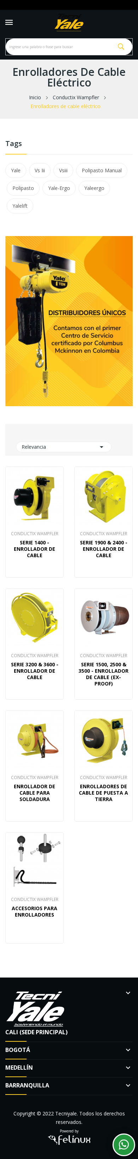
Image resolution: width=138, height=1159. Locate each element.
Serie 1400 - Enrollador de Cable (34, 549)
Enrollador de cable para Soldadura (34, 792)
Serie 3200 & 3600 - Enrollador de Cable (34, 671)
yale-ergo (59, 188)
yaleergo (94, 188)
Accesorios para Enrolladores (34, 911)
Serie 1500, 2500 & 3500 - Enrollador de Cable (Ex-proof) (103, 674)
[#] (69, 320)
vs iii (40, 170)
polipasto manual (102, 170)
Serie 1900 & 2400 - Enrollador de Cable (103, 549)
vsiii (63, 170)
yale (16, 170)
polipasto (23, 188)
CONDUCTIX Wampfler (34, 534)
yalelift (20, 205)
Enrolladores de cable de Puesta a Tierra (103, 792)
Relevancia (64, 447)
